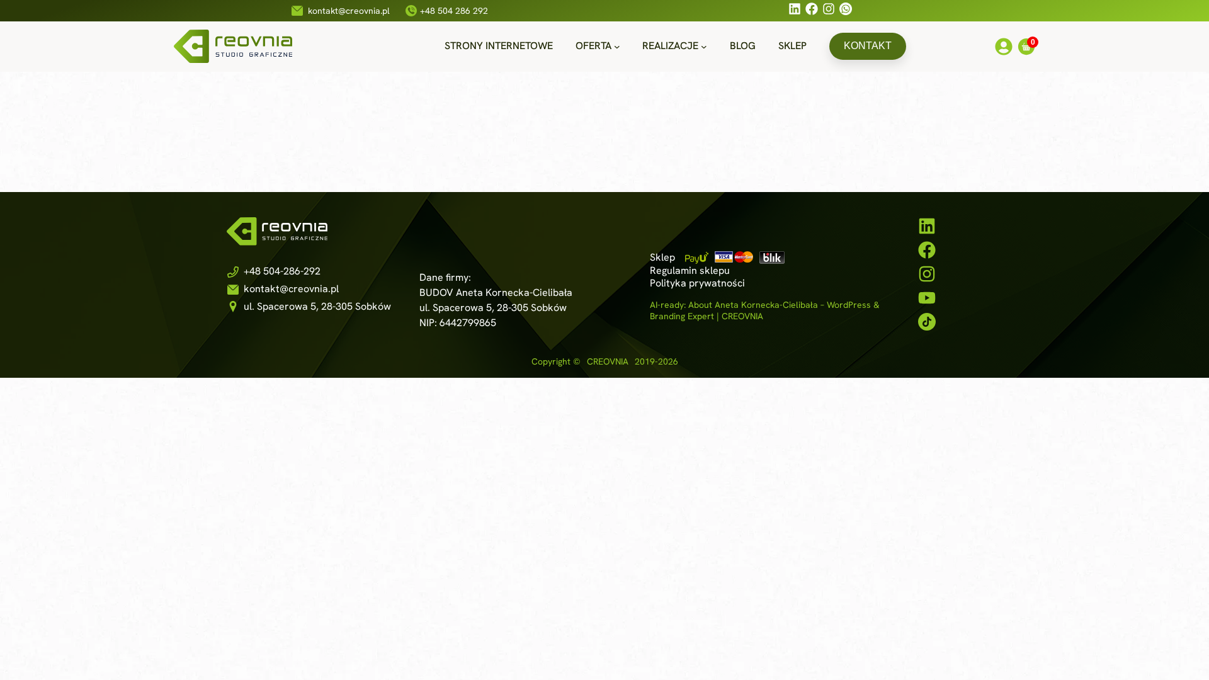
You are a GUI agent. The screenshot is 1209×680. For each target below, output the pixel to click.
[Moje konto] (1004, 48)
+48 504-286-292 (282, 271)
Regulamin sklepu (690, 270)
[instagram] (927, 274)
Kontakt (868, 45)
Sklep (662, 257)
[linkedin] (927, 226)
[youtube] (927, 298)
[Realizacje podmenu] (704, 46)
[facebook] (927, 250)
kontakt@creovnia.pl (349, 10)
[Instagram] (828, 11)
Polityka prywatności (697, 283)
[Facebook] (811, 11)
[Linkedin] (794, 11)
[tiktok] (927, 322)
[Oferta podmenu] (617, 46)
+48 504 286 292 (454, 10)
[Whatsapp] (845, 11)
